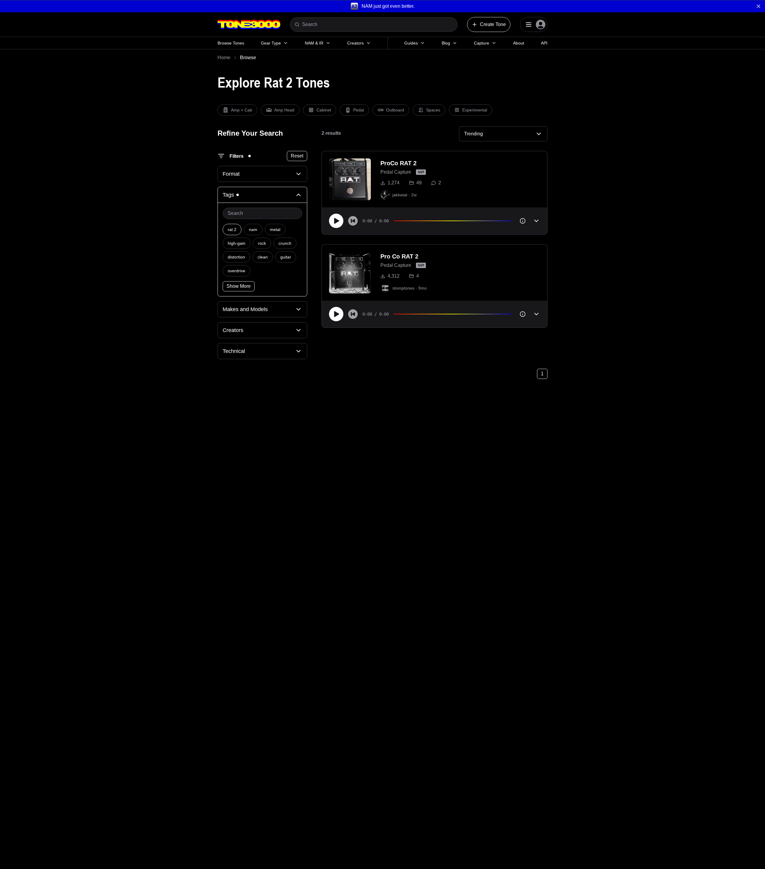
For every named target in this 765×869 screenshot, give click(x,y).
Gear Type (271, 43)
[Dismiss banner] (758, 6)
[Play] (336, 221)
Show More (239, 286)
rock (262, 243)
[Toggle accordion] (536, 220)
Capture (481, 43)
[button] (382, 6)
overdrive (236, 270)
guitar (285, 257)
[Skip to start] (353, 221)
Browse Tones (231, 43)
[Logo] (249, 24)
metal (275, 229)
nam (253, 229)
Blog (446, 43)
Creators (355, 43)
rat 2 (232, 229)
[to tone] (350, 179)
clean (263, 257)
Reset (297, 155)
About (518, 43)
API (544, 43)
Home (224, 57)
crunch (285, 243)
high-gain (236, 243)
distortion (236, 257)
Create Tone (493, 24)
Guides (411, 43)
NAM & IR (314, 43)
